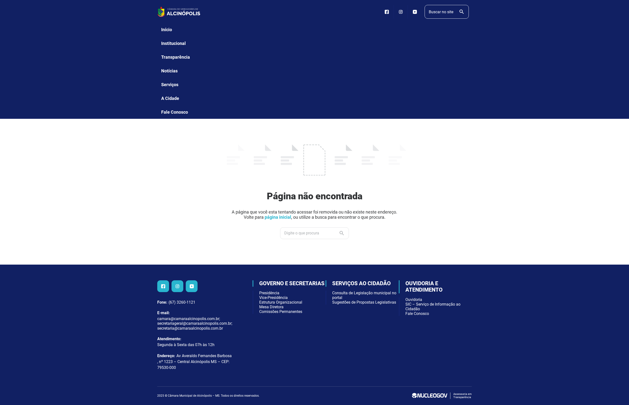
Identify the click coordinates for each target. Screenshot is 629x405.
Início (166, 29)
